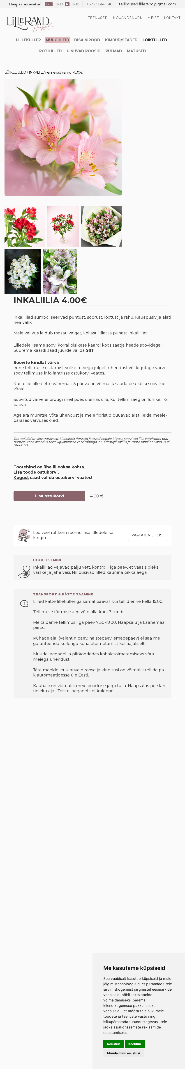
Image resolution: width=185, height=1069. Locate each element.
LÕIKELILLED (155, 40)
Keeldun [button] (134, 1044)
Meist (153, 18)
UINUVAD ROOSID (84, 51)
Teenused (98, 18)
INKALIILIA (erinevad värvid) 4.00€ (56, 72)
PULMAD (114, 51)
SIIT (90, 350)
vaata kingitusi (148, 535)
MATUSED (136, 51)
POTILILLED (50, 51)
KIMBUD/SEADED (121, 40)
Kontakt (172, 18)
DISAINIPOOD (87, 40)
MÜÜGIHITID (57, 40)
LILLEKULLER (28, 40)
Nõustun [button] (113, 1044)
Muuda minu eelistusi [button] (123, 1053)
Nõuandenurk (127, 18)
